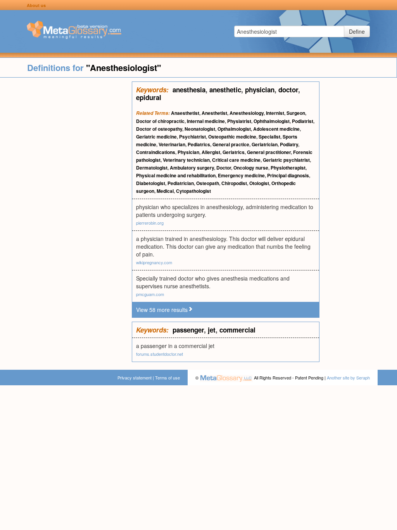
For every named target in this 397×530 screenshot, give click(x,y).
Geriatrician (265, 144)
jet (212, 329)
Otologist (259, 183)
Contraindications (155, 152)
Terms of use (167, 377)
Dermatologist (151, 167)
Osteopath (207, 183)
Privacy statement (134, 377)
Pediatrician (180, 183)
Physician (188, 152)
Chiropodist (234, 183)
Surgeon (296, 112)
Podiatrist (302, 121)
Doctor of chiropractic (160, 121)
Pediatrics (199, 144)
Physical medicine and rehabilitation (176, 175)
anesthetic (225, 89)
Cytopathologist (193, 190)
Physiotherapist (288, 167)
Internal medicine (206, 121)
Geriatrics (234, 152)
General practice (230, 144)
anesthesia (189, 89)
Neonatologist (200, 128)
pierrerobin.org (150, 223)
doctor (288, 89)
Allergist (211, 152)
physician (259, 89)
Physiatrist (239, 121)
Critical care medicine (236, 159)
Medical (165, 190)
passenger (188, 329)
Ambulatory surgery (192, 167)
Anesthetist (214, 112)
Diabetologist (150, 183)
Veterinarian (172, 144)
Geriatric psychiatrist (286, 159)
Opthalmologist (234, 128)
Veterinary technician (186, 159)
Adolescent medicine (276, 128)
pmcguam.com (150, 294)
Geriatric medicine (156, 136)
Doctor (223, 167)
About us (36, 5)
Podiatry (289, 144)
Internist (275, 112)
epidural (148, 97)
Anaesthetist (185, 112)
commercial (237, 329)
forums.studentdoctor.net (159, 354)
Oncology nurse (250, 167)
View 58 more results (162, 309)
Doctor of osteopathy (159, 128)
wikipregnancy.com (154, 262)
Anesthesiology (247, 112)
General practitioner (269, 152)
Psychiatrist (192, 136)
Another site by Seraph (348, 377)
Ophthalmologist (272, 121)
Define (357, 31)
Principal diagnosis (288, 175)
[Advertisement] (66, 197)
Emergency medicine (241, 175)
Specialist (269, 136)
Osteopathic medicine (232, 136)
